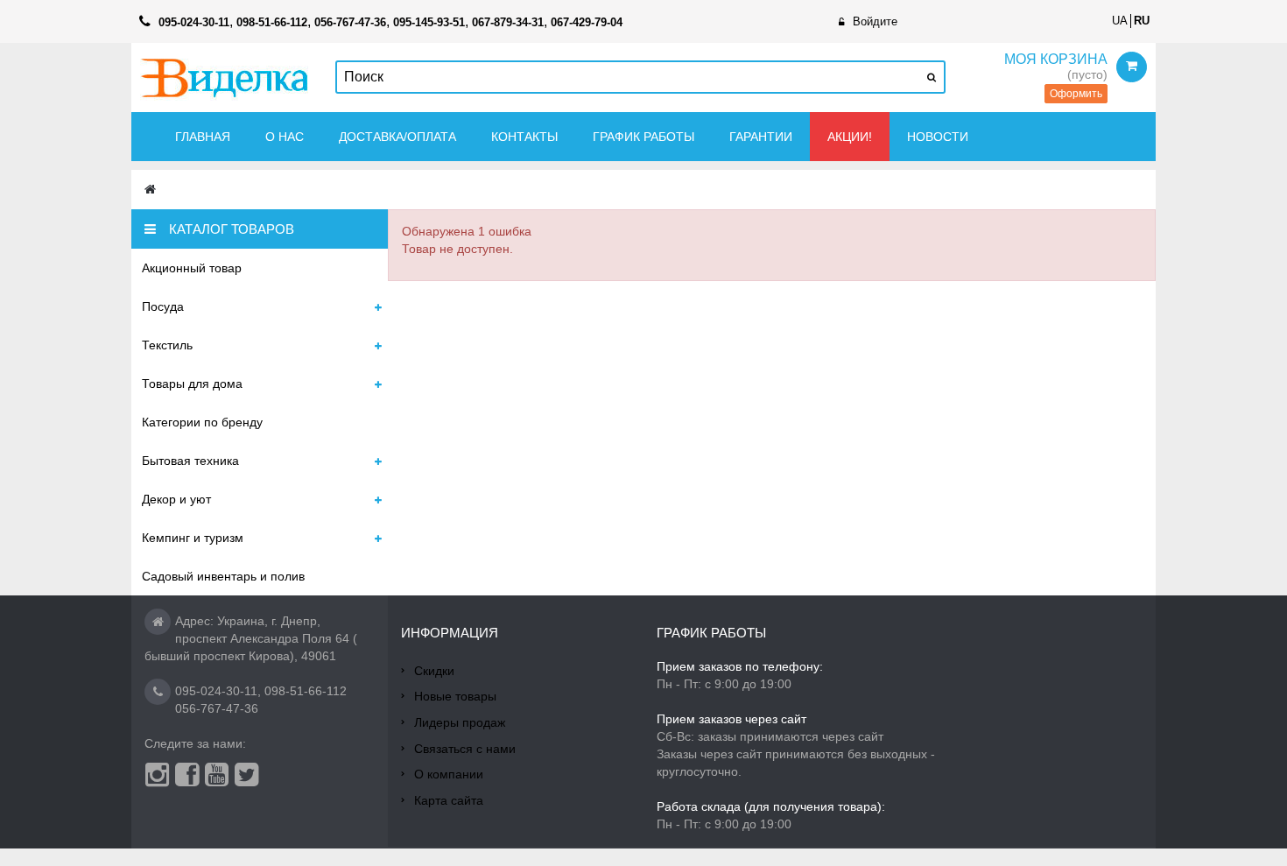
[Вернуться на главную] (150, 189)
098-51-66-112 (305, 691)
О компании (448, 774)
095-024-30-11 (216, 691)
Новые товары (455, 696)
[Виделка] (224, 77)
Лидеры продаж (459, 722)
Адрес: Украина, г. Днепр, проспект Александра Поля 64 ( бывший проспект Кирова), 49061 (250, 638)
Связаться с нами (465, 749)
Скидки (434, 671)
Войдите (875, 21)
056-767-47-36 (216, 708)
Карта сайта (448, 800)
